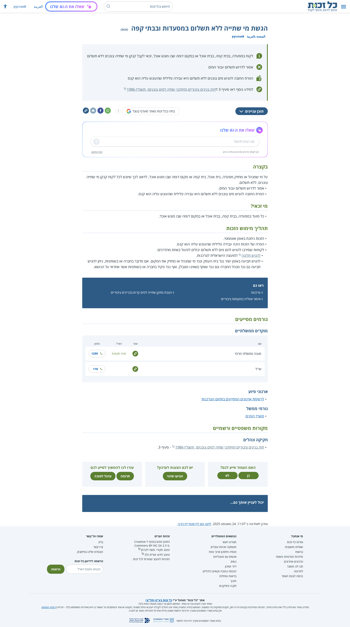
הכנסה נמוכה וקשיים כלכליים (219, 571)
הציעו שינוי (175, 476)
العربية (38, 6)
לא (227, 475)
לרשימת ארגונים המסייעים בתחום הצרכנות (233, 399)
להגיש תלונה (251, 255)
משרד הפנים (254, 416)
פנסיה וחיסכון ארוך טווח (222, 552)
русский (20, 6)
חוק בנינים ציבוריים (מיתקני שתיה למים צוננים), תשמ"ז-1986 (171, 89)
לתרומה (298, 571)
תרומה (125, 476)
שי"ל (258, 369)
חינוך (233, 581)
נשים (233, 561)
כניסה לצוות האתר (292, 576)
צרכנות (255, 292)
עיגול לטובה (102, 476)
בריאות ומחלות (227, 576)
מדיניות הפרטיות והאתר (289, 557)
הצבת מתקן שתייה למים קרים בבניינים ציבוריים (141, 292)
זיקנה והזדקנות (227, 586)
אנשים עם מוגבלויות (224, 557)
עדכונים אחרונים (293, 561)
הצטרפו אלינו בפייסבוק (90, 552)
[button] (343, 7)
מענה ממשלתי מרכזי (248, 353)
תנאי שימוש (96, 152)
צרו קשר (98, 547)
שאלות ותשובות (294, 547)
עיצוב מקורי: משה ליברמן (155, 550)
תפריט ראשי (229, 542)
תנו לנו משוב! (295, 566)
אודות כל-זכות (295, 542)
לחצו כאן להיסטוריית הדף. (194, 524)
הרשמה (55, 569)
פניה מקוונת (119, 353)
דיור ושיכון (230, 566)
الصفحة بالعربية (256, 36)
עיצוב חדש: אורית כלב (157, 555)
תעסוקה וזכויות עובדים (223, 547)
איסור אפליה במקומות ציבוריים (240, 299)
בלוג (100, 542)
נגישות (299, 552)
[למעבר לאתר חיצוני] (135, 353)
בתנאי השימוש (49, 607)
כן (248, 475)
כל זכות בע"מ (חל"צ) (159, 600)
